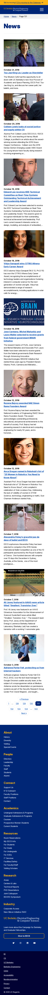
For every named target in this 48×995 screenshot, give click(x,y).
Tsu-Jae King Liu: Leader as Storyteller (23, 72)
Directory (8, 759)
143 (36, 709)
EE (5, 954)
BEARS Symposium (12, 897)
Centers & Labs (10, 883)
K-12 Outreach (10, 791)
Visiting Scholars (11, 868)
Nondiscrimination (11, 979)
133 (19, 709)
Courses (7, 819)
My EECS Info (10, 841)
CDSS (6, 971)
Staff (6, 769)
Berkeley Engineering (12, 967)
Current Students (11, 826)
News (14, 16)
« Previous (25, 699)
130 (31, 703)
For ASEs (8, 855)
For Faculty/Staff (11, 865)
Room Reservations (12, 838)
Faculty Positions (11, 794)
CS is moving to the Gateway (28, 2)
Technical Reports (11, 887)
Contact (7, 801)
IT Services (8, 858)
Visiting (7, 744)
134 (26, 709)
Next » (24, 713)
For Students (9, 844)
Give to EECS (24, 936)
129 (24, 703)
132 (11, 709)
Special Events (10, 747)
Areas (6, 880)
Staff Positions (10, 797)
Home (6, 16)
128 (17, 703)
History (7, 737)
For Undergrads (10, 851)
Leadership (8, 762)
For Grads (8, 848)
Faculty (7, 765)
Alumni (6, 776)
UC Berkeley (9, 962)
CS (5, 958)
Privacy (6, 984)
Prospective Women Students (16, 823)
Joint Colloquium (11, 893)
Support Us (8, 787)
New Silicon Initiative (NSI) (15, 912)
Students (7, 772)
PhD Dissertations (11, 890)
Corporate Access (11, 908)
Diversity (7, 740)
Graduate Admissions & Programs (18, 816)
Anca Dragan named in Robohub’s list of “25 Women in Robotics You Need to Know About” (24, 474)
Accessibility (9, 975)
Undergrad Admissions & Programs (18, 813)
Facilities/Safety (10, 861)
